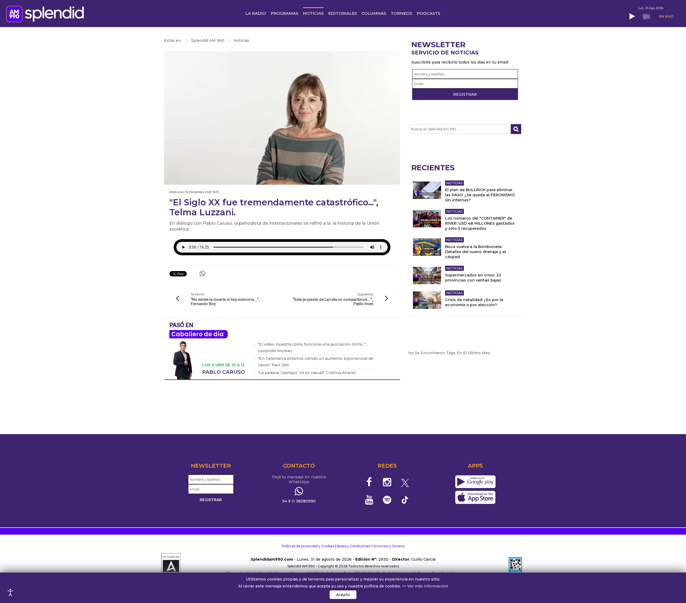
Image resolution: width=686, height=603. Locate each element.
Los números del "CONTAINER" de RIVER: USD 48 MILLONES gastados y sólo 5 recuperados (479, 223)
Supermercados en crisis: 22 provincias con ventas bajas (473, 278)
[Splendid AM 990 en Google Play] (475, 482)
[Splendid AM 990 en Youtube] (369, 500)
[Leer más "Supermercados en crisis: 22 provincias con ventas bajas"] (427, 275)
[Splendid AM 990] (46, 13)
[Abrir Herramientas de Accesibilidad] (10, 592)
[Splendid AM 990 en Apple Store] (475, 497)
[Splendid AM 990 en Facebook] (369, 482)
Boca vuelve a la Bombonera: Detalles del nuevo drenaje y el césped (475, 251)
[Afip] (515, 566)
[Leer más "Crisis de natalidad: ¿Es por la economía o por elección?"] (427, 300)
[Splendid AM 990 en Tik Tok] (405, 499)
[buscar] (516, 129)
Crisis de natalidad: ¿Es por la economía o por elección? (474, 302)
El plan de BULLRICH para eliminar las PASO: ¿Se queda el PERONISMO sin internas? (480, 194)
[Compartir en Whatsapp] (202, 273)
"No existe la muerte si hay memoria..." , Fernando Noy (225, 301)
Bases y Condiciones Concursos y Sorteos (371, 546)
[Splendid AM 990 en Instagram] (387, 482)
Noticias (454, 183)
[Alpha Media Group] (171, 566)
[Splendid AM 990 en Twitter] (405, 482)
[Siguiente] (387, 299)
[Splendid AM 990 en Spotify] (387, 500)
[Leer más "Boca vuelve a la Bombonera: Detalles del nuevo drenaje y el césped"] (427, 247)
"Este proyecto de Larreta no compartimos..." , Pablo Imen (333, 301)
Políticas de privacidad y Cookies (308, 546)
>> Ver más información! (425, 586)
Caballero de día (197, 334)
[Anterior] (177, 299)
